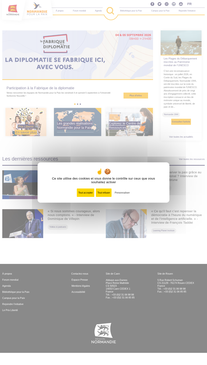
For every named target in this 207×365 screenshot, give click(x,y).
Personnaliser (122, 192)
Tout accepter (85, 192)
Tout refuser (103, 192)
